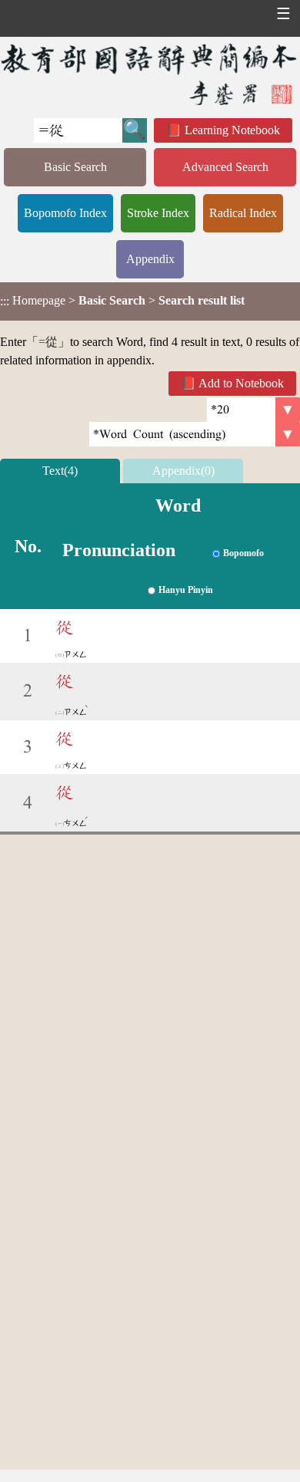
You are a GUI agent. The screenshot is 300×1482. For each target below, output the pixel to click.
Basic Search (75, 166)
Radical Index (243, 212)
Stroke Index (158, 212)
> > (122, 301)
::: (4, 301)
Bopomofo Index (65, 212)
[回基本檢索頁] (150, 74)
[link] (194, 434)
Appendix (150, 258)
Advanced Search (225, 166)
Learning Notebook (232, 130)
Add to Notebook (241, 383)
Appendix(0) (183, 470)
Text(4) (60, 470)
